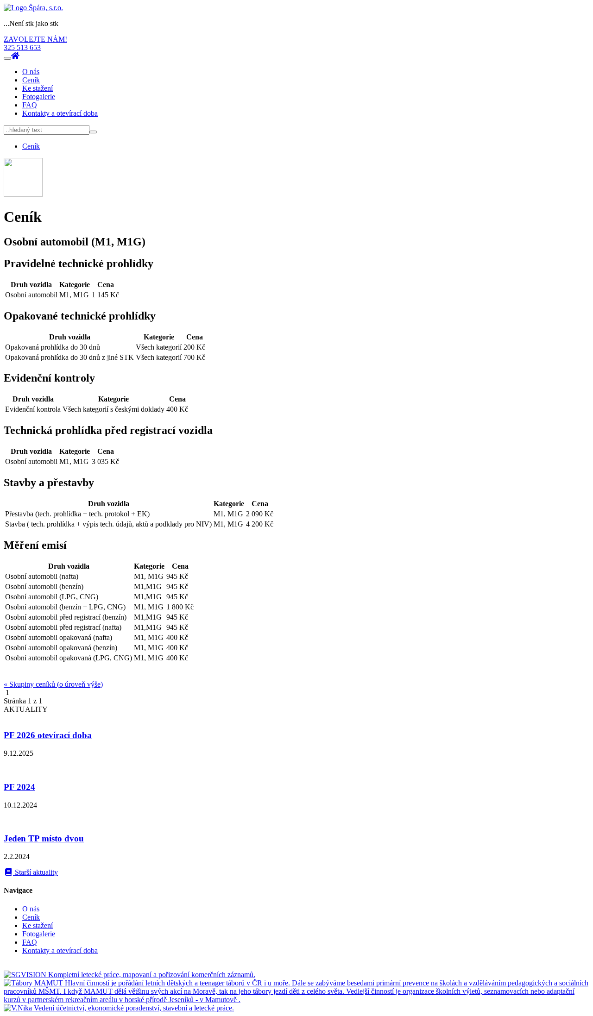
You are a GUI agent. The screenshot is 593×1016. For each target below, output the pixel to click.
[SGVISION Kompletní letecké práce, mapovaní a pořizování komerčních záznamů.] (129, 974)
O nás (30, 71)
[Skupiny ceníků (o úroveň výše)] (23, 194)
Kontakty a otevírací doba (60, 113)
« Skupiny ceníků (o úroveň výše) (53, 684)
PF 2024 (19, 787)
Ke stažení (37, 88)
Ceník (31, 80)
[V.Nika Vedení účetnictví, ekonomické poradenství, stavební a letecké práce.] (119, 1008)
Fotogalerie (38, 96)
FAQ (29, 105)
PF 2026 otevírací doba (48, 735)
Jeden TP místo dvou (44, 838)
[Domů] (33, 8)
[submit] (93, 132)
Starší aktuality (35, 872)
